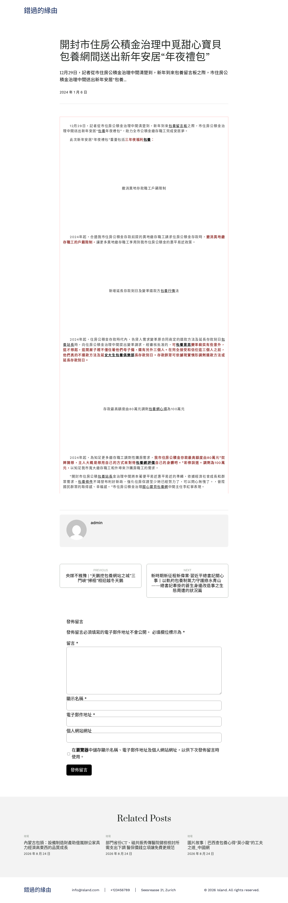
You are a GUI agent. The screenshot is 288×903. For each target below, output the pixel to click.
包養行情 (168, 291)
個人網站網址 (79, 730)
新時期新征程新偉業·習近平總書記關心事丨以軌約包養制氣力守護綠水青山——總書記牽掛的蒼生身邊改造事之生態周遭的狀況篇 (187, 583)
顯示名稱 (76, 698)
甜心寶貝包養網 (155, 487)
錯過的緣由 (41, 10)
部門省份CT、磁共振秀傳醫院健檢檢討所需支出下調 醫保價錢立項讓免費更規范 (142, 845)
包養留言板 (178, 126)
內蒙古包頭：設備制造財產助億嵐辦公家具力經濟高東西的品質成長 (62, 845)
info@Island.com (85, 890)
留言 (72, 643)
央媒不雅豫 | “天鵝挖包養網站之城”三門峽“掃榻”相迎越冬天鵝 (101, 578)
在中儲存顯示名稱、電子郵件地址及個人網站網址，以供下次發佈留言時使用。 (145, 753)
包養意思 (183, 345)
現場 (26, 836)
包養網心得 (158, 409)
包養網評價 (145, 463)
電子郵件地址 (80, 714)
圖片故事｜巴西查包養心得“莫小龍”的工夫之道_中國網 (225, 845)
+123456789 (120, 890)
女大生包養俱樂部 (120, 355)
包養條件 (85, 482)
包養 (101, 131)
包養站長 (105, 476)
